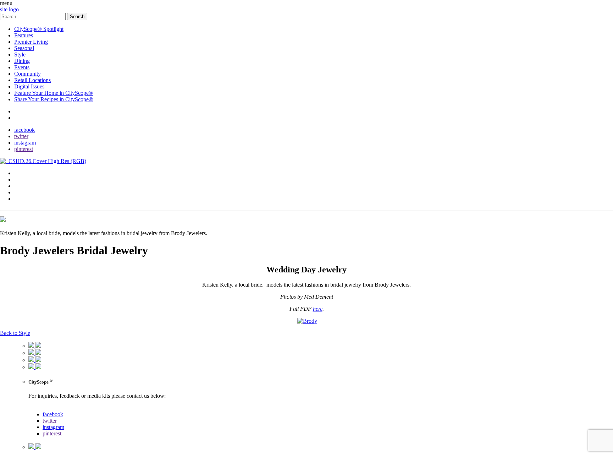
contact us (39, 408)
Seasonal (24, 48)
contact (22, 111)
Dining (22, 61)
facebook (24, 130)
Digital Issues (29, 86)
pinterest (23, 149)
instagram (25, 143)
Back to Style (15, 333)
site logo (9, 9)
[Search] (33, 16)
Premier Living (31, 42)
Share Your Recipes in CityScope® (53, 99)
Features (23, 35)
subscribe (24, 118)
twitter (21, 136)
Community (27, 74)
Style (20, 54)
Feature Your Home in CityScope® (53, 93)
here (317, 309)
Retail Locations (32, 80)
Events (21, 67)
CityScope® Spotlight (38, 29)
